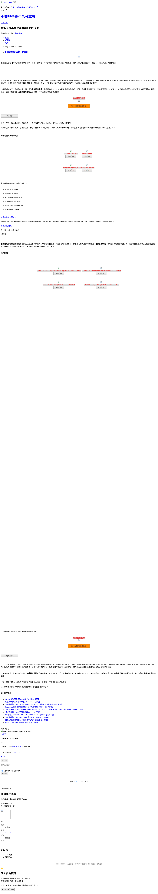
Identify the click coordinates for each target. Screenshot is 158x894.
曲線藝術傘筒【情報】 (18, 52)
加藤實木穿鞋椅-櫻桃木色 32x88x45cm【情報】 (23, 702)
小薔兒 (3, 734)
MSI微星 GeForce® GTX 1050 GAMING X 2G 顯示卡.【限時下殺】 (30, 715)
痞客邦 (14, 746)
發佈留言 (4, 773)
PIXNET (63, 864)
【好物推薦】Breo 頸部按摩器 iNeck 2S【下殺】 (23, 712)
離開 (12, 890)
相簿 (7, 38)
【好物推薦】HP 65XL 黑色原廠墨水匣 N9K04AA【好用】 (27, 717)
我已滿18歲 (5, 890)
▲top (3, 756)
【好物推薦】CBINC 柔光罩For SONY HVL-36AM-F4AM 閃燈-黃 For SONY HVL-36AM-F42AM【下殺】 (44, 710)
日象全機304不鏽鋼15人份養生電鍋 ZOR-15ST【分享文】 (27, 720)
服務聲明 (99, 864)
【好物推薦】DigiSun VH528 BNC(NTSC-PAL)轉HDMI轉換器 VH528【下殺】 (34, 704)
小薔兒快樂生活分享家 (18, 17)
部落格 (7, 40)
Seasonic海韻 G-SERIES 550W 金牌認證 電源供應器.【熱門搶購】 (29, 707)
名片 (7, 43)
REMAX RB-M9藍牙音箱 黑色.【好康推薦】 (22, 722)
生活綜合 (18, 33)
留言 (19, 746)
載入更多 (4, 760)
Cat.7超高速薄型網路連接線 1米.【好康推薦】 (22, 699)
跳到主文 (4, 23)
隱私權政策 (91, 864)
